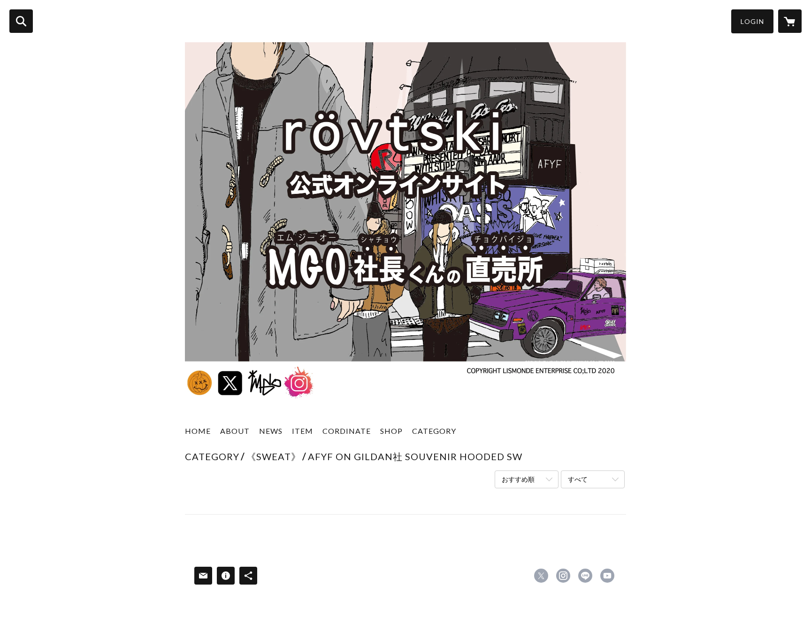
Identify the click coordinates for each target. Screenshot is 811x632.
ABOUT (235, 430)
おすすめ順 (518, 479)
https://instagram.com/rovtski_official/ (563, 576)
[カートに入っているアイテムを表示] (790, 21)
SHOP (391, 430)
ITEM (302, 430)
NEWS (271, 430)
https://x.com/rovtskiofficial (541, 576)
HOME (198, 430)
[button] (752, 21)
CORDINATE (346, 430)
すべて (578, 479)
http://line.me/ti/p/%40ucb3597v (585, 576)
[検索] (21, 21)
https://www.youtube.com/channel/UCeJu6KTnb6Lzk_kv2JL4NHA (607, 576)
